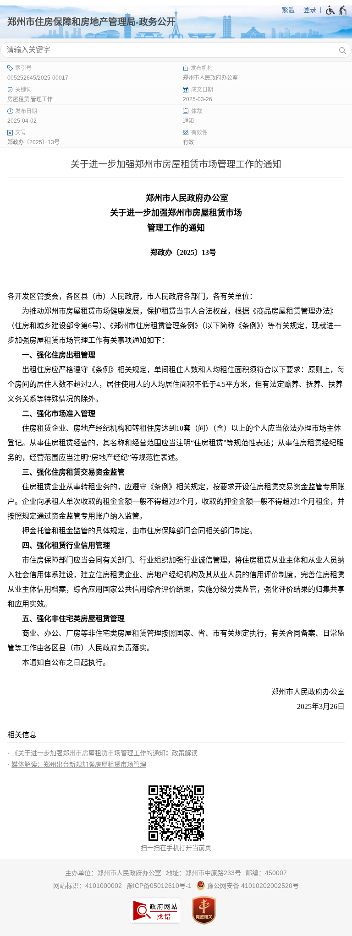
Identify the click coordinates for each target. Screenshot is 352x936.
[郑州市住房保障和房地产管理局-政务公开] (176, 21)
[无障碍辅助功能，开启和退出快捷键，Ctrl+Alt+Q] (336, 10)
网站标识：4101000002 (87, 885)
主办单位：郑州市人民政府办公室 (113, 872)
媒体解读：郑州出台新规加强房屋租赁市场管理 (78, 764)
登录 (309, 9)
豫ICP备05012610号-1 (159, 885)
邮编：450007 (266, 872)
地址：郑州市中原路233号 (203, 872)
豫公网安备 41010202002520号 (252, 885)
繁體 (288, 9)
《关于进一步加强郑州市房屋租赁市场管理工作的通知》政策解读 (104, 753)
